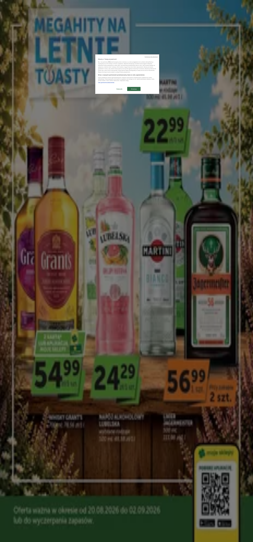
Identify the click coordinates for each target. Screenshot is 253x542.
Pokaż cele (119, 89)
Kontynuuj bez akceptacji (151, 57)
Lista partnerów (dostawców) (106, 82)
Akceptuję (134, 89)
